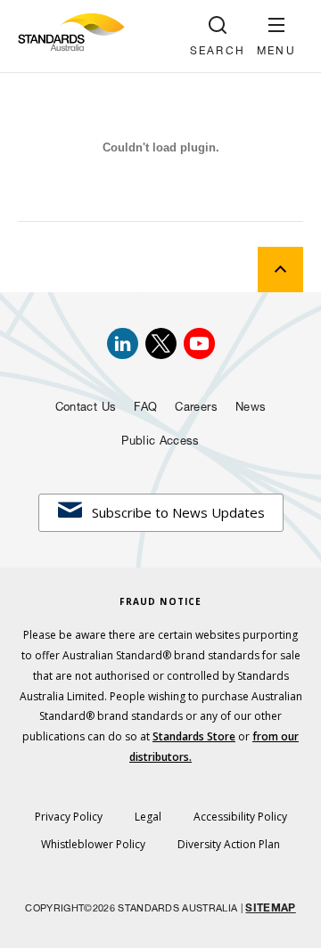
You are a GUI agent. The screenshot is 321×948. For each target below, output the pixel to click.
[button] (276, 36)
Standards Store (193, 736)
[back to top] (280, 269)
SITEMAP (270, 908)
